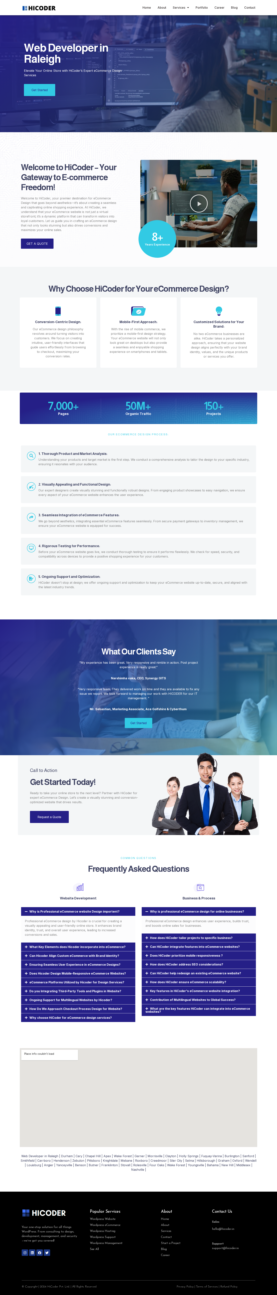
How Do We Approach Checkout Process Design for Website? (75, 1009)
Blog (234, 7)
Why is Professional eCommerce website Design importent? (74, 911)
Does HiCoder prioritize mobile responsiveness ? (186, 955)
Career (219, 7)
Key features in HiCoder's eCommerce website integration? (195, 991)
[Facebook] (39, 1252)
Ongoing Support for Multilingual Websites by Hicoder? (70, 1000)
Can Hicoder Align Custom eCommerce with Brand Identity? (74, 956)
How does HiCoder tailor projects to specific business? (191, 938)
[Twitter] (47, 1252)
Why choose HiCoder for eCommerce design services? (70, 1018)
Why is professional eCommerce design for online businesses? (197, 911)
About (162, 7)
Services (179, 7)
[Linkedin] (32, 1252)
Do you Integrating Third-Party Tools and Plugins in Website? (75, 991)
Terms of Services (207, 1286)
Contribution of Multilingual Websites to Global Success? (193, 1000)
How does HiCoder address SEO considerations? (186, 964)
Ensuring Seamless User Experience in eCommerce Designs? (74, 964)
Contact (249, 7)
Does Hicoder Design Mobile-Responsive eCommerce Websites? (77, 973)
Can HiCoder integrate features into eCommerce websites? (195, 947)
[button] (198, 203)
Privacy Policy (185, 1286)
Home (146, 7)
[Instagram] (25, 1252)
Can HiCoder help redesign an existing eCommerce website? (195, 973)
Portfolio (202, 7)
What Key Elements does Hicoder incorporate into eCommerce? (77, 947)
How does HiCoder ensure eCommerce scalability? (188, 982)
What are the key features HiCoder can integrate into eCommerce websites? (197, 1010)
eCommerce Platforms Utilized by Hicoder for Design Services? (76, 982)
